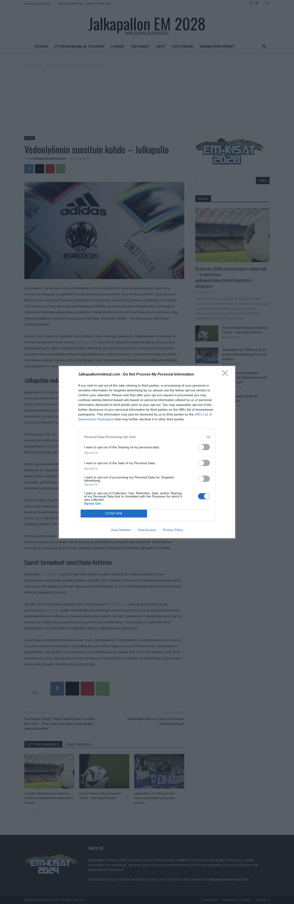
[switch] (204, 447)
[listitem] (147, 437)
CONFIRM (113, 513)
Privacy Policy (173, 530)
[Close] (226, 374)
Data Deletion (121, 530)
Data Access (147, 530)
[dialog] (147, 452)
